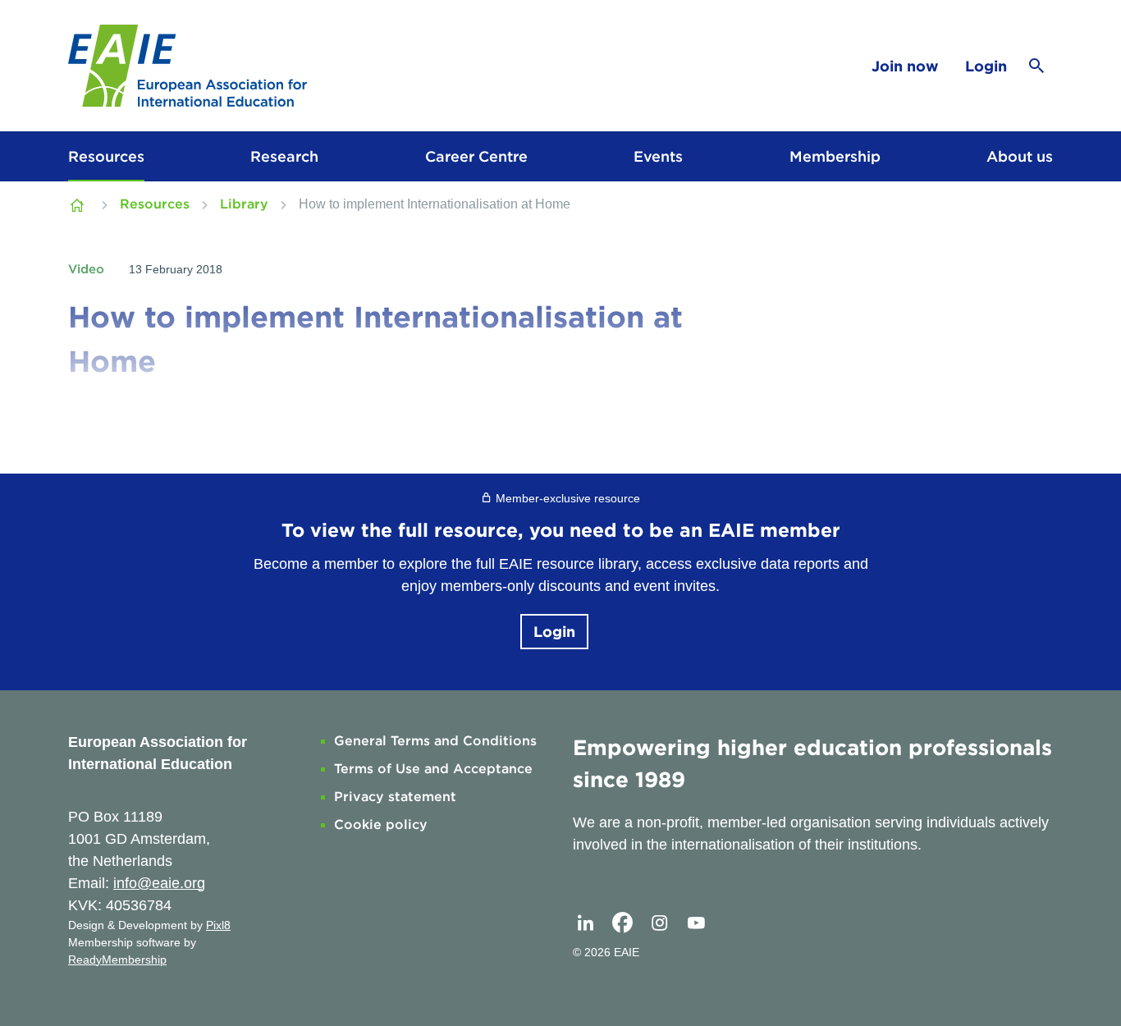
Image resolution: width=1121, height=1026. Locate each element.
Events (658, 156)
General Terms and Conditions (435, 741)
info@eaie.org (159, 883)
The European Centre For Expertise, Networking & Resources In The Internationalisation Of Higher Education (78, 204)
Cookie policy (381, 824)
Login (986, 66)
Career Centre (476, 156)
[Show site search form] (1036, 66)
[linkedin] (585, 923)
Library (244, 204)
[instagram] (659, 923)
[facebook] (622, 923)
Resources (106, 156)
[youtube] (696, 923)
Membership (835, 156)
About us (1019, 156)
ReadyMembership (117, 959)
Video (86, 269)
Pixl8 (218, 925)
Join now (905, 66)
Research (284, 156)
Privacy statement (395, 796)
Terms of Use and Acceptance (433, 768)
